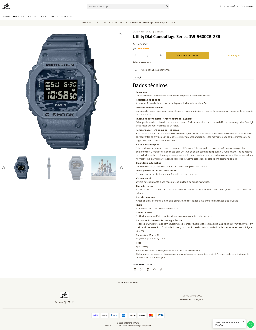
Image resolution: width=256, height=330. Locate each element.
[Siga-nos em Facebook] (69, 302)
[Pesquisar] (167, 6)
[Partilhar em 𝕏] (141, 269)
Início (83, 23)
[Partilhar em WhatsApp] (148, 269)
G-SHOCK (106, 23)
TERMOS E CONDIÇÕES (191, 296)
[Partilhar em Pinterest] (154, 269)
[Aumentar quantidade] (161, 55)
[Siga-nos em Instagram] (65, 302)
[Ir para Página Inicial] (6, 6)
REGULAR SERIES (121, 23)
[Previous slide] (4, 168)
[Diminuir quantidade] (135, 55)
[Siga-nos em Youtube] (73, 302)
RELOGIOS (93, 23)
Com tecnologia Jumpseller (139, 326)
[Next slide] (121, 168)
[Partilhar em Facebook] (135, 269)
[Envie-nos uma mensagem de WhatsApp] (250, 324)
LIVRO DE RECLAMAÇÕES (191, 299)
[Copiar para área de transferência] (161, 269)
